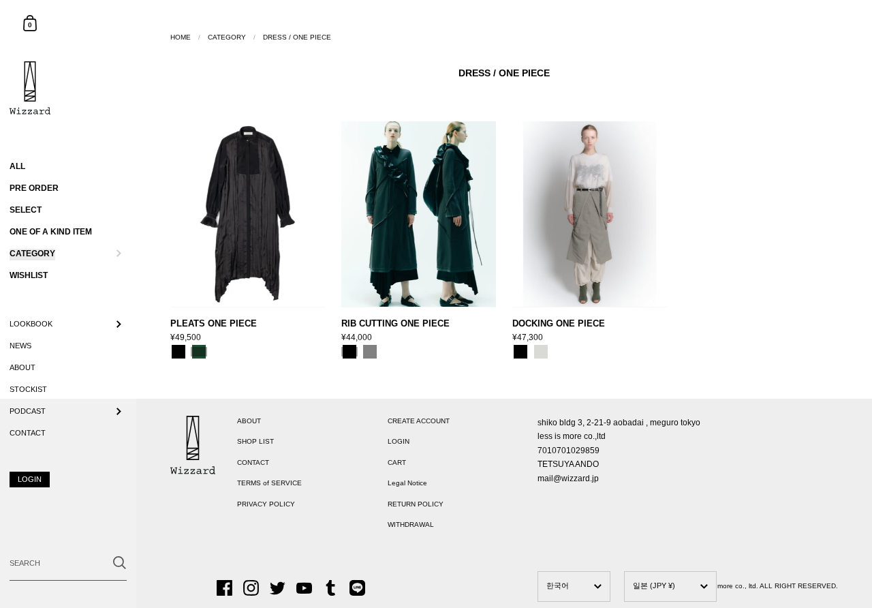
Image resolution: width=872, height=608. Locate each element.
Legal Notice (407, 483)
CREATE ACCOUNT (419, 421)
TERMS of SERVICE (269, 483)
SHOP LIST (255, 441)
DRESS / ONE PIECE (297, 37)
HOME (180, 37)
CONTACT (253, 462)
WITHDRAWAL (411, 524)
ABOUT (249, 421)
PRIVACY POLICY (266, 504)
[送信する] (119, 563)
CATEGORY (227, 37)
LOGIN (398, 441)
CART (397, 462)
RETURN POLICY (415, 504)
